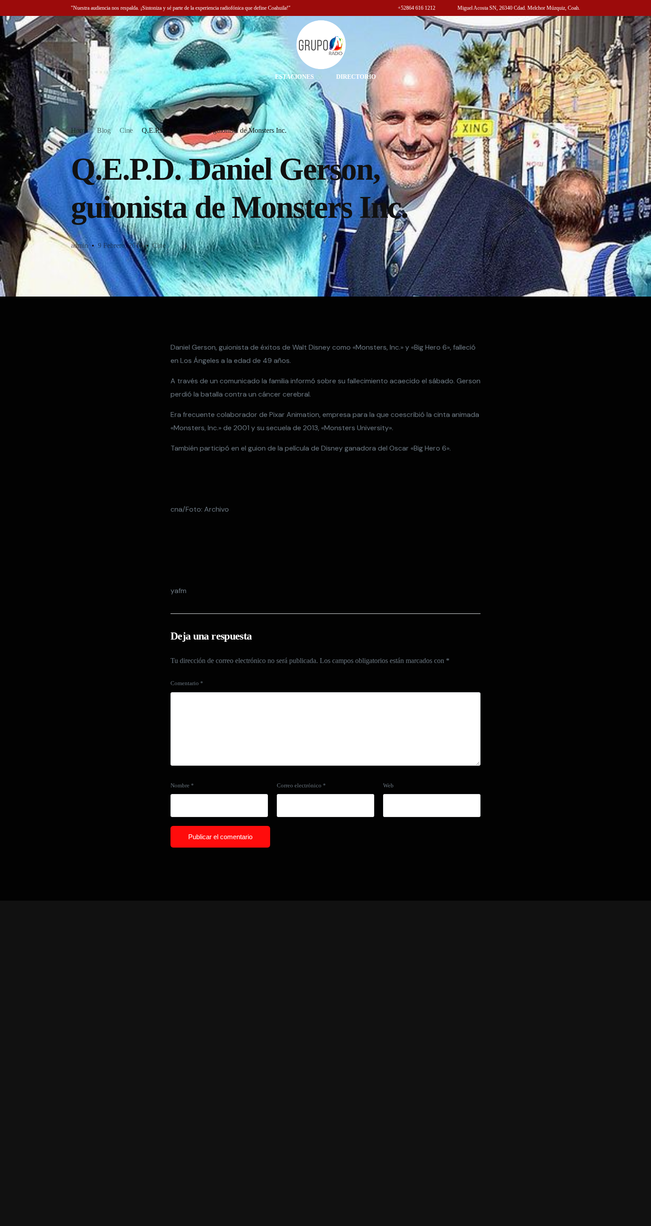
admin (79, 245)
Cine (159, 245)
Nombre (182, 786)
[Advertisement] (325, 1063)
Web (388, 786)
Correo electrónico (301, 786)
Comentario (186, 683)
